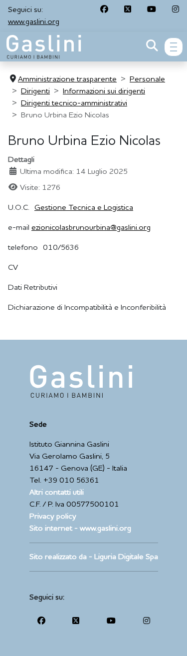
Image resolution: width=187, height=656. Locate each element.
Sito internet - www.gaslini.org (80, 529)
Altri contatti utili (56, 493)
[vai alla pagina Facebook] (104, 10)
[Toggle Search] (152, 46)
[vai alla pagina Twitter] (127, 10)
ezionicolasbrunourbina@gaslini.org (91, 228)
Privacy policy (52, 517)
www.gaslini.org (33, 22)
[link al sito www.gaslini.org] (81, 381)
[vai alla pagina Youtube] (151, 10)
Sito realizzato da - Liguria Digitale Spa (93, 557)
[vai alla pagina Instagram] (175, 10)
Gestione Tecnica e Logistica (83, 208)
